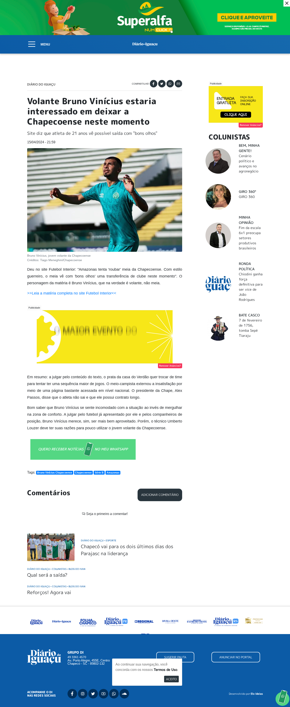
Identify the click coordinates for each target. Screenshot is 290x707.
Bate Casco (249, 315)
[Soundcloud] (124, 693)
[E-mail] (178, 83)
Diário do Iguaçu (41, 84)
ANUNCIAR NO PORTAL (235, 657)
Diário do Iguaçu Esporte (98, 540)
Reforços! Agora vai (49, 592)
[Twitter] (162, 83)
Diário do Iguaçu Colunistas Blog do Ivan (56, 568)
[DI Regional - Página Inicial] (36, 621)
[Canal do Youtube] (103, 693)
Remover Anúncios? (170, 365)
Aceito (171, 679)
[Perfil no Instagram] (82, 693)
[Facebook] (153, 83)
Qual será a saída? (47, 575)
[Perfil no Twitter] (93, 693)
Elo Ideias (257, 694)
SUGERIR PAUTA (175, 657)
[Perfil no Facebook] (72, 693)
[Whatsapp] (170, 83)
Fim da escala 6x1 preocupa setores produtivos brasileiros (250, 237)
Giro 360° (247, 191)
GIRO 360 (247, 196)
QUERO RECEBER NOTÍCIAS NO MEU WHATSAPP (83, 449)
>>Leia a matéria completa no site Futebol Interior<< (71, 293)
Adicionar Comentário (160, 495)
